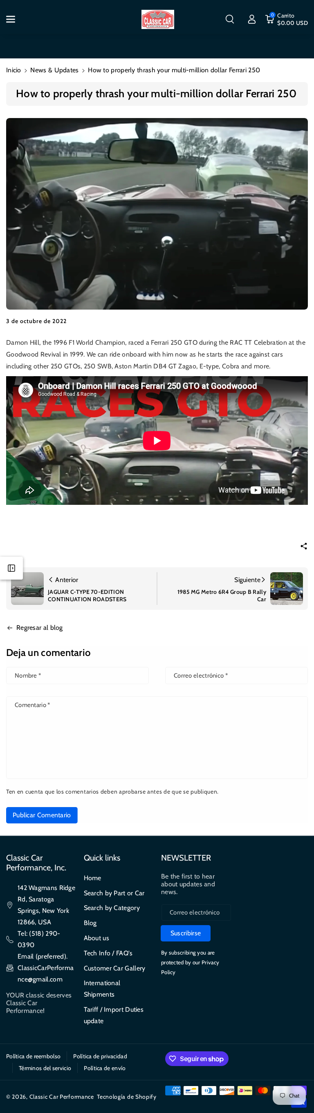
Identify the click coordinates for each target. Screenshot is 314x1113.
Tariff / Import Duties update (114, 1015)
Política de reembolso (33, 1056)
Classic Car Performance (61, 1096)
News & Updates (54, 70)
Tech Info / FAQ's (108, 953)
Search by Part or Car (114, 893)
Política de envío (105, 1068)
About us (96, 938)
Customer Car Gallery (115, 968)
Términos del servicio (45, 1068)
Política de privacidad (100, 1056)
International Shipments (102, 988)
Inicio (13, 70)
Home (92, 878)
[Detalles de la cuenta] (252, 19)
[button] (15, 19)
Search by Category (112, 908)
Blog (90, 923)
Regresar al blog (39, 627)
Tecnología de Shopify (127, 1096)
